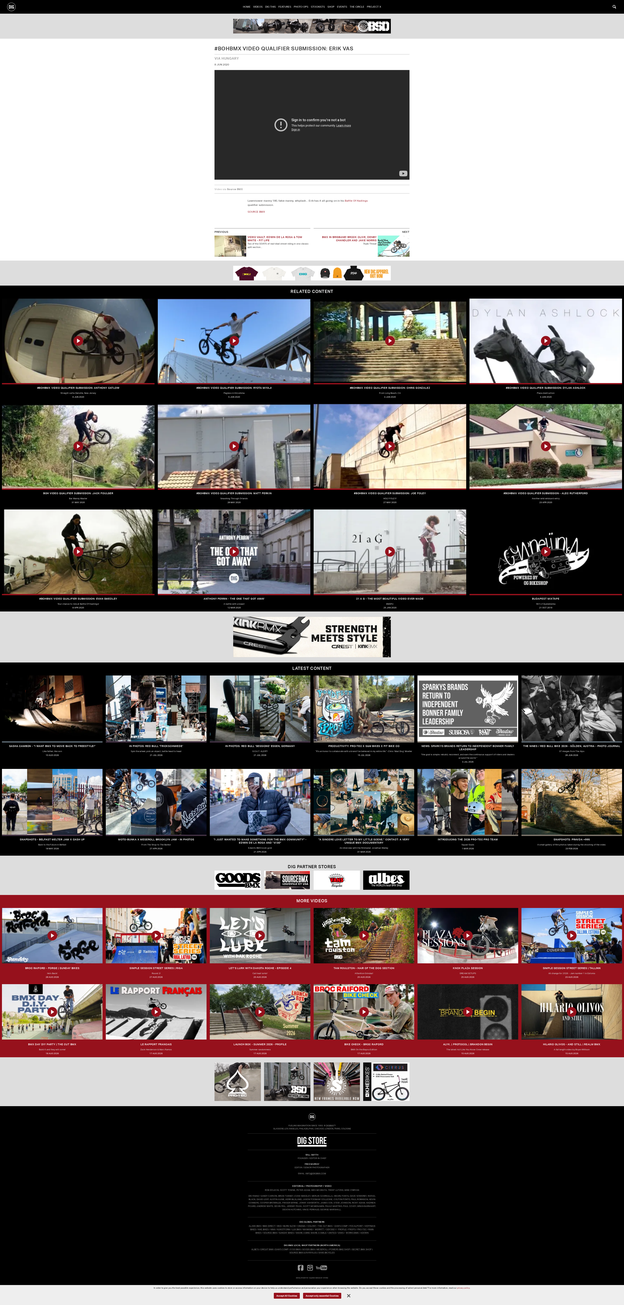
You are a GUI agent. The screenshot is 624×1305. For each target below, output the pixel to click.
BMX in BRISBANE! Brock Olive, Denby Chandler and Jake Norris (349, 239)
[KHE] (386, 1081)
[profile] (312, 637)
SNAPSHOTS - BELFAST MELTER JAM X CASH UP (52, 839)
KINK (273, 1229)
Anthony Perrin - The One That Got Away (234, 598)
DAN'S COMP (341, 1226)
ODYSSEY (331, 1229)
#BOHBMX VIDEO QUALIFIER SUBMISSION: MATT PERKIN (234, 493)
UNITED (332, 1233)
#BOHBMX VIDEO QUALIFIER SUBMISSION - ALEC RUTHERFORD (546, 493)
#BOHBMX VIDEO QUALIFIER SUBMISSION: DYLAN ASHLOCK (545, 387)
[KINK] (312, 26)
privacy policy (463, 1288)
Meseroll (322, 1249)
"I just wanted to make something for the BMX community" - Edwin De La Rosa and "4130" (260, 841)
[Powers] (287, 880)
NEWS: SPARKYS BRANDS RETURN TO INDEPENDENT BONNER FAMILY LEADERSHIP (468, 748)
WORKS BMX (352, 1233)
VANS (341, 1233)
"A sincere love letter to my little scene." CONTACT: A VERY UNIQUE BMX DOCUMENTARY (364, 841)
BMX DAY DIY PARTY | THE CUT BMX (52, 1044)
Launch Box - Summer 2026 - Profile (260, 1044)
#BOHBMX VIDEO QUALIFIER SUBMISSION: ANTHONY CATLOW (78, 387)
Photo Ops (301, 6)
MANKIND (308, 1229)
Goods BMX (308, 1249)
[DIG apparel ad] (312, 273)
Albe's (255, 1249)
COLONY (311, 1226)
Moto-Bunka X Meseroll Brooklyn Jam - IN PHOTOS (156, 839)
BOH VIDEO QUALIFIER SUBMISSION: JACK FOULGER (78, 493)
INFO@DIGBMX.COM (316, 1173)
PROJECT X (374, 6)
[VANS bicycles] (237, 880)
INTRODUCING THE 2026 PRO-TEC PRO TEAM (468, 839)
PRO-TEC (362, 1229)
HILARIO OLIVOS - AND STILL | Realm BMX (571, 1044)
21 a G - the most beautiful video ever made (390, 598)
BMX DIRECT (269, 1226)
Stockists (318, 6)
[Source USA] (337, 880)
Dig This (270, 6)
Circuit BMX (267, 1249)
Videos (258, 6)
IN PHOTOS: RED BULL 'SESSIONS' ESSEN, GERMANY (260, 746)
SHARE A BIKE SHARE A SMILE (311, 1233)
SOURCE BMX (256, 211)
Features (284, 6)
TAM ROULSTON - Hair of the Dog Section (364, 968)
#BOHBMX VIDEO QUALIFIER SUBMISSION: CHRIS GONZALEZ (390, 387)
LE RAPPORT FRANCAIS (156, 1044)
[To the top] (312, 1117)
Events (342, 6)
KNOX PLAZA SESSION (468, 968)
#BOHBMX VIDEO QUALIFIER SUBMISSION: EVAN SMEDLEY (78, 598)
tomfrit (312, 1278)
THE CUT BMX (325, 1226)
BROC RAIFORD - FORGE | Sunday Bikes (52, 968)
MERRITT (319, 1229)
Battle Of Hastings (356, 200)
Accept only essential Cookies (322, 1295)
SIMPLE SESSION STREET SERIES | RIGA (156, 968)
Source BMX (296, 1252)
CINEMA (301, 1226)
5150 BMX (295, 1249)
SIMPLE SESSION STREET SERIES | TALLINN (572, 968)
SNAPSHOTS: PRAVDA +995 (572, 839)
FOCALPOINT (356, 1226)
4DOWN (364, 1233)
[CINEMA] (337, 1081)
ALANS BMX (255, 1226)
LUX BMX (296, 1229)
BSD (279, 1226)
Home (247, 6)
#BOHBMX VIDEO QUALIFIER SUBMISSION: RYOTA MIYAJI (234, 387)
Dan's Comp (281, 1249)
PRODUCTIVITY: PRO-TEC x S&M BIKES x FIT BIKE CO (364, 746)
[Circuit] (386, 880)
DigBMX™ (331, 1125)
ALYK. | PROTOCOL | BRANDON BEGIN (468, 1044)
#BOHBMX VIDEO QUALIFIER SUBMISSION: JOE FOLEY (390, 493)
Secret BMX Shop (362, 1249)
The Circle (357, 6)
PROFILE (342, 1229)
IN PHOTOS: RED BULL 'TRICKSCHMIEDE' (156, 746)
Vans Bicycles (326, 1252)
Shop (330, 6)
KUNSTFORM (283, 1229)
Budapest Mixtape (545, 598)
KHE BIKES (263, 1229)
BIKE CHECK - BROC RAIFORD (364, 1044)
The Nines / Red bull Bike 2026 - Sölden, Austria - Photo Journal (571, 746)
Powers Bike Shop (339, 1249)
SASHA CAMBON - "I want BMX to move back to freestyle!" (52, 746)
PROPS (352, 1229)
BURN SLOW (289, 1226)
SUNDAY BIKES (286, 1233)
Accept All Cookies (286, 1295)
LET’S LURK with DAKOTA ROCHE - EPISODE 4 (260, 968)
